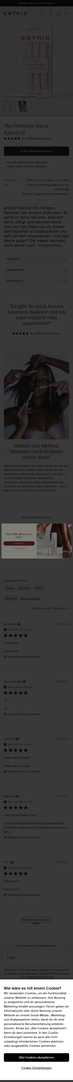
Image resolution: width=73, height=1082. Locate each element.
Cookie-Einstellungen (36, 1068)
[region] (36, 1029)
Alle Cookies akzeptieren (36, 1057)
